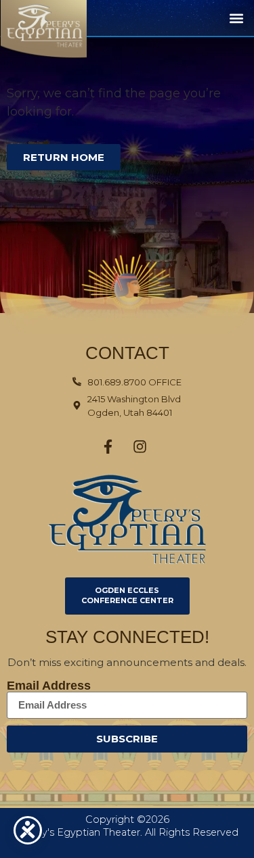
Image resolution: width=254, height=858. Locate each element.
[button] (236, 18)
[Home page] (57, 29)
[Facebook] (107, 447)
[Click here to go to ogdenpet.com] (127, 519)
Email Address (49, 686)
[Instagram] (139, 447)
